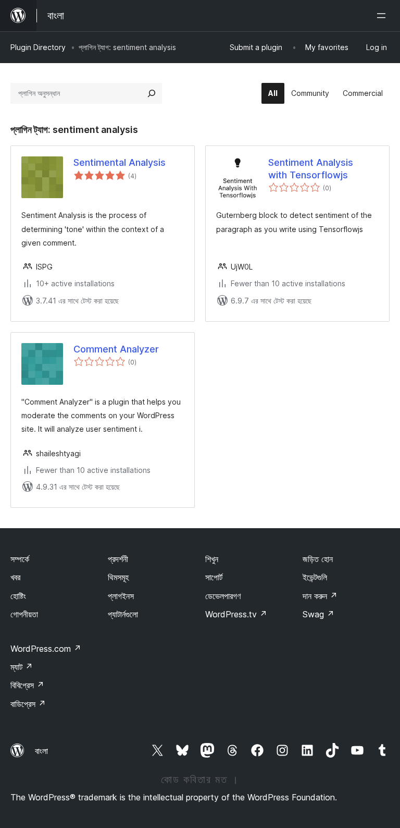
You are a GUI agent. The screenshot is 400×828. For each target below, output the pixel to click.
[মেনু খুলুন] (383, 15)
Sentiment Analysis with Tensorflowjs (310, 168)
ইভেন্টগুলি (315, 577)
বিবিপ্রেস (27, 685)
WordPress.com (45, 648)
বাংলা (41, 751)
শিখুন (211, 559)
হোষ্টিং (18, 596)
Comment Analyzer (116, 349)
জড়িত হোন (318, 559)
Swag (318, 614)
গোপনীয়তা (24, 614)
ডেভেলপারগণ (223, 596)
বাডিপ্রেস (28, 704)
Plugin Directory (38, 47)
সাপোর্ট (213, 577)
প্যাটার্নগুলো (123, 614)
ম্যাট (21, 667)
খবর (15, 577)
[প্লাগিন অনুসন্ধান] (151, 93)
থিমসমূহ (118, 577)
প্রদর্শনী (118, 559)
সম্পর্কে (19, 559)
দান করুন (320, 596)
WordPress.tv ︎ (236, 614)
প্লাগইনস (121, 596)
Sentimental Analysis (119, 162)
